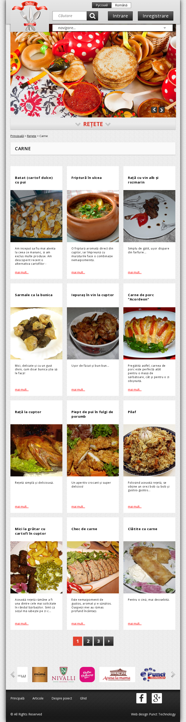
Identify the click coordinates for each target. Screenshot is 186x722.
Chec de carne (84, 528)
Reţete (31, 136)
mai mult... (22, 272)
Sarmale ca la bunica (33, 294)
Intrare (120, 16)
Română (121, 5)
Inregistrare (156, 16)
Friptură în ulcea (86, 177)
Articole (38, 698)
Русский (102, 5)
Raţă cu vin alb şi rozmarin (143, 179)
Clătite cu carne (142, 528)
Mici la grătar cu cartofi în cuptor (30, 531)
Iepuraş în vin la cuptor (92, 294)
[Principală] (29, 30)
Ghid (83, 698)
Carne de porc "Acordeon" (141, 297)
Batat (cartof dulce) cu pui (34, 179)
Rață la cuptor (28, 411)
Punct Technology (162, 714)
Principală (17, 136)
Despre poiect (61, 698)
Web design (139, 714)
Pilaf (132, 411)
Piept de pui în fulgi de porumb (92, 414)
